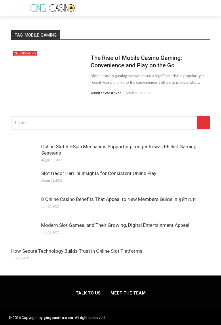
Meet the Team (128, 293)
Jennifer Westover (106, 93)
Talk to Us (88, 293)
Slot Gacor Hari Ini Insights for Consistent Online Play (98, 173)
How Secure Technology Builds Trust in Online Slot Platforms (76, 251)
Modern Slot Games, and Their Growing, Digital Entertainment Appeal (115, 225)
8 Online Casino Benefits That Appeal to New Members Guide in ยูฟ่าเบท (118, 199)
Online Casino (25, 53)
